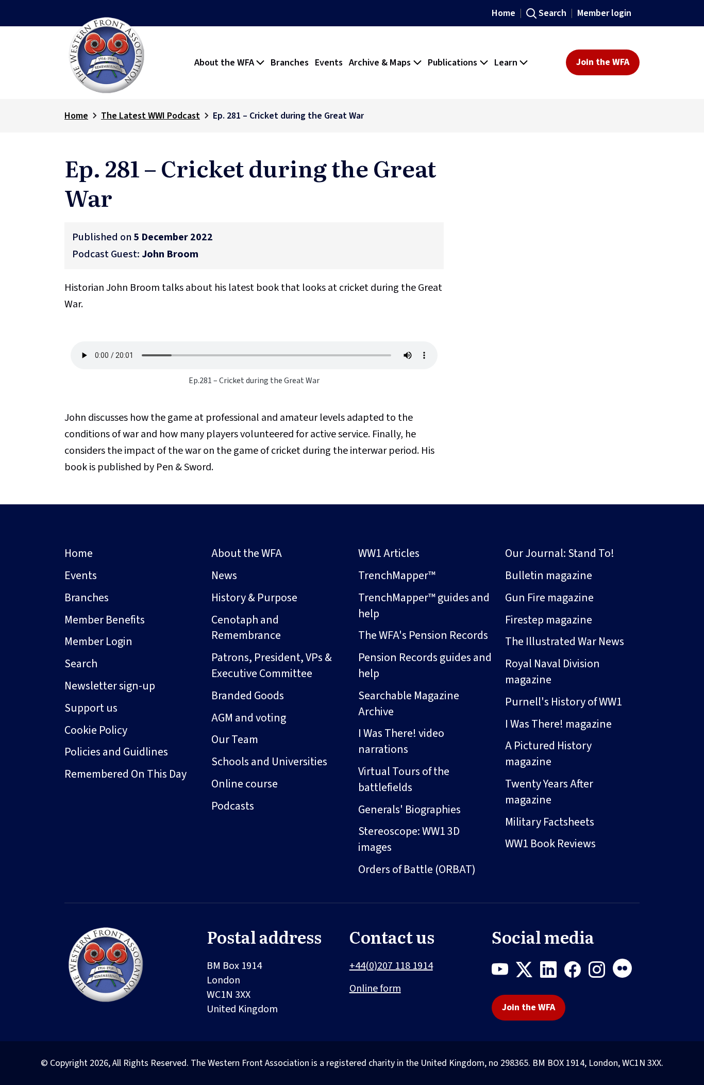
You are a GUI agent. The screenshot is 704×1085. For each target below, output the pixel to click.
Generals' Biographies (409, 809)
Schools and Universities (269, 761)
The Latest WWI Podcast (150, 115)
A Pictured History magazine (548, 753)
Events (80, 575)
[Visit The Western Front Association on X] (528, 971)
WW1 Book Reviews (550, 843)
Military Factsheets (549, 822)
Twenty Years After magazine (549, 792)
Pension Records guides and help (425, 665)
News (224, 575)
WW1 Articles (389, 553)
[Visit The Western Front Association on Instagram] (601, 971)
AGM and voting (248, 718)
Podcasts (232, 806)
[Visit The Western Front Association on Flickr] (626, 971)
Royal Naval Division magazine (552, 671)
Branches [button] (290, 62)
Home (503, 13)
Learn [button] (505, 62)
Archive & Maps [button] (380, 62)
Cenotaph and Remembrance (246, 628)
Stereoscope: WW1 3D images (409, 839)
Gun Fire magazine (549, 597)
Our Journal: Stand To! (559, 553)
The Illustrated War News (564, 641)
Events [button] (329, 62)
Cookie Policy (95, 730)
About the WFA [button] (224, 62)
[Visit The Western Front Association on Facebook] (576, 971)
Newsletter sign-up (109, 686)
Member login (604, 13)
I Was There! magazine (558, 724)
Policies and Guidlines (116, 752)
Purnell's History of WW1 (563, 702)
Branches (86, 597)
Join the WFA (602, 62)
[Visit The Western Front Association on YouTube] (504, 971)
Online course (244, 784)
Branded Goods (247, 695)
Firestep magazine (548, 620)
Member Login (98, 641)
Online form (375, 988)
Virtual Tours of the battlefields (403, 779)
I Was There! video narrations (401, 741)
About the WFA (246, 553)
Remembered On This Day (125, 774)
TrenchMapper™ (396, 575)
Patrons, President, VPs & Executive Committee (271, 665)
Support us (91, 708)
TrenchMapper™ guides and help (424, 605)
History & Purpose (254, 597)
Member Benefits (104, 620)
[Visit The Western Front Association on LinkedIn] (552, 971)
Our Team (234, 739)
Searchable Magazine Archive (408, 703)
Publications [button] (452, 62)
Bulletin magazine (548, 575)
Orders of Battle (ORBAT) (417, 869)
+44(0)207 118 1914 (391, 966)
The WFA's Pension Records (423, 635)
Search (552, 13)
